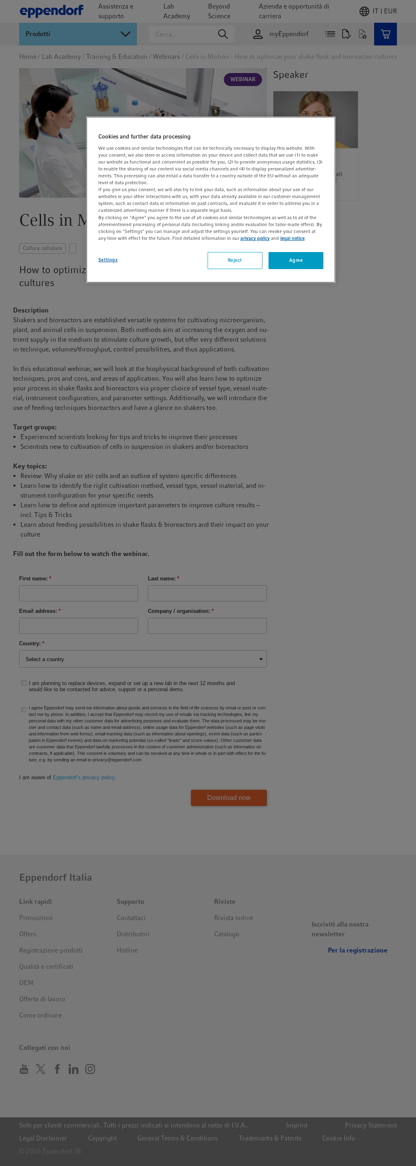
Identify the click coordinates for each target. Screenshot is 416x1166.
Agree (296, 260)
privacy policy (255, 238)
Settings (108, 260)
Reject (235, 260)
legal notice (292, 238)
